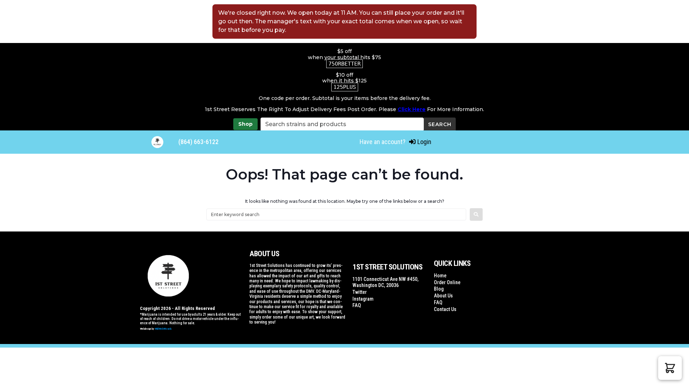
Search (439, 124)
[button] (670, 368)
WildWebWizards (163, 328)
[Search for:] (336, 214)
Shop (245, 124)
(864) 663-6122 (198, 141)
